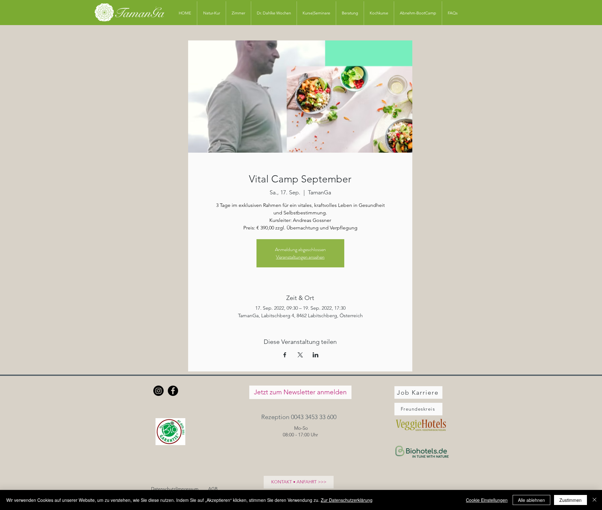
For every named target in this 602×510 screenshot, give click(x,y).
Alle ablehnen (531, 500)
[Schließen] (594, 500)
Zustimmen (570, 500)
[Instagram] (158, 391)
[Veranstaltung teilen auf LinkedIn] (316, 354)
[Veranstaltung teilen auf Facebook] (285, 354)
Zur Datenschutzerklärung (346, 500)
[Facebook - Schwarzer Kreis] (173, 391)
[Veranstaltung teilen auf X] (300, 354)
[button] (300, 417)
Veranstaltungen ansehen (300, 256)
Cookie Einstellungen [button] (487, 500)
